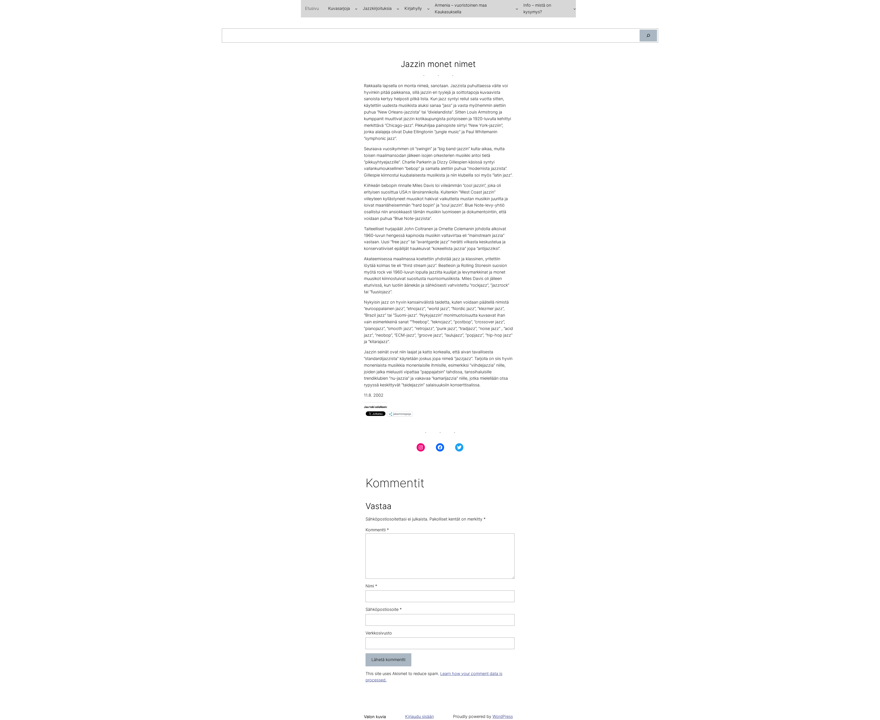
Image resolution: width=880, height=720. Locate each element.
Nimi (371, 586)
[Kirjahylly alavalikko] (428, 8)
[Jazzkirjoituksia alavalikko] (398, 8)
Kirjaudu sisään (419, 716)
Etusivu (312, 8)
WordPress (502, 716)
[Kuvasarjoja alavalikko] (356, 8)
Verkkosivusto (379, 633)
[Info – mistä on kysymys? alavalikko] (574, 8)
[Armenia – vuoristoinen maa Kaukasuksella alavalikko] (517, 8)
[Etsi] (648, 36)
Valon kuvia (375, 716)
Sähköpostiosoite (384, 609)
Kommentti (377, 529)
